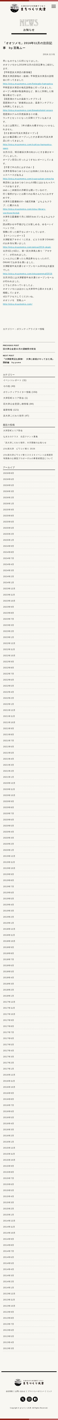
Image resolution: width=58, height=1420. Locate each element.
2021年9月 (8, 728)
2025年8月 (8, 516)
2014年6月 (8, 1257)
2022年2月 (8, 698)
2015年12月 (9, 1148)
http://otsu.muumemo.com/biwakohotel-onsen (28, 110)
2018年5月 (8, 971)
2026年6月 (8, 479)
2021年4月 (8, 759)
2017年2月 (8, 1063)
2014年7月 (8, 1251)
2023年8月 (8, 613)
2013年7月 (8, 1324)
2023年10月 (9, 601)
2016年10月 (9, 1087)
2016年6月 (8, 1111)
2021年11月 (9, 716)
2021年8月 (8, 734)
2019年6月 (8, 892)
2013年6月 (8, 1330)
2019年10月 (9, 868)
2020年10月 (9, 795)
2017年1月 (8, 1069)
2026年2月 (8, 497)
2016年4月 (8, 1123)
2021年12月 (9, 710)
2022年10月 (9, 655)
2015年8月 (8, 1172)
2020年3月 (8, 838)
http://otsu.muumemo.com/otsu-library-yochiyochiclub (24, 211)
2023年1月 (8, 637)
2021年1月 (8, 777)
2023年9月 (8, 607)
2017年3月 (8, 1057)
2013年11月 (9, 1300)
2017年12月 (9, 1002)
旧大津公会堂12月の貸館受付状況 (19, 347)
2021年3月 (8, 765)
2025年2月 (8, 534)
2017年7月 (8, 1032)
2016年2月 (8, 1135)
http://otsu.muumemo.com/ (18, 304)
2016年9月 (8, 1093)
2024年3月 (8, 570)
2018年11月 (9, 935)
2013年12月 (9, 1293)
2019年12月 (9, 856)
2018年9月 (8, 947)
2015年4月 (8, 1196)
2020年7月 (8, 813)
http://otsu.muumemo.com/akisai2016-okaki (27, 247)
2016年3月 (8, 1129)
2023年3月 (8, 625)
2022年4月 (8, 692)
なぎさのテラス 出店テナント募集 (20, 436)
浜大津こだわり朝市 (13, 415)
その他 (6, 386)
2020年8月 (8, 807)
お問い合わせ (20, 1391)
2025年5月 (8, 528)
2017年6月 (8, 1038)
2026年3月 (8, 491)
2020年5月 (8, 826)
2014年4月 (8, 1269)
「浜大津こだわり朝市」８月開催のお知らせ (25, 442)
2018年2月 (8, 990)
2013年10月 (9, 1306)
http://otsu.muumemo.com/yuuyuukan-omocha (28, 178)
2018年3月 (8, 984)
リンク (49, 1391)
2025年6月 (8, 522)
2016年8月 (8, 1099)
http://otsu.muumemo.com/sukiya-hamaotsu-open (27, 146)
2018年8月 (8, 953)
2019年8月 (8, 880)
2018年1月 (8, 996)
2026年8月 (8, 473)
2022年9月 (8, 661)
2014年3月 (8, 1275)
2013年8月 (8, 1318)
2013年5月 (8, 1336)
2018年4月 (8, 977)
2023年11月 (9, 595)
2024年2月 (8, 576)
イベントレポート (12, 380)
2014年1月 (8, 1287)
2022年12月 (9, 643)
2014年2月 (8, 1281)
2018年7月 (8, 959)
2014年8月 (8, 1245)
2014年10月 (9, 1233)
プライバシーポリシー (36, 1391)
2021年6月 (8, 746)
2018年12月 (9, 929)
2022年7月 (8, 674)
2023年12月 (9, 588)
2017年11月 (9, 1008)
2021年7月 (8, 740)
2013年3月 (8, 1348)
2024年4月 (8, 564)
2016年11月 (9, 1081)
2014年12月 (9, 1221)
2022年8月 (8, 668)
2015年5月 (8, 1190)
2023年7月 (8, 619)
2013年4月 (8, 1342)
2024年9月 (8, 546)
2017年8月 (8, 1026)
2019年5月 (8, 898)
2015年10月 (9, 1160)
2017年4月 (8, 1050)
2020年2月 (8, 844)
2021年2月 (8, 771)
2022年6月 (8, 680)
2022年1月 (8, 704)
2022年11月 (9, 649)
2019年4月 (8, 905)
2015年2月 (8, 1208)
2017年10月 (9, 1014)
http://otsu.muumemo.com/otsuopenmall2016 (27, 273)
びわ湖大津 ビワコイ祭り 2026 (19, 449)
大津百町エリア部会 (13, 398)
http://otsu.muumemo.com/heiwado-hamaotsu (28, 83)
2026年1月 (8, 503)
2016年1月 (8, 1142)
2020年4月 (8, 832)
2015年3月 (8, 1202)
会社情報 (9, 1391)
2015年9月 (8, 1166)
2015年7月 (8, 1178)
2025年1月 (8, 540)
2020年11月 (9, 789)
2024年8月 (8, 552)
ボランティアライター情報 (30, 329)
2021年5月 (8, 753)
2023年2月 (8, 631)
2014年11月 (9, 1227)
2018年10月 (9, 941)
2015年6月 (8, 1184)
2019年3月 (8, 911)
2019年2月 (8, 917)
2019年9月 (8, 874)
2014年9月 (8, 1239)
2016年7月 (8, 1105)
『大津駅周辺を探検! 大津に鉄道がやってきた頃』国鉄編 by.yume (28, 359)
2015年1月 (8, 1215)
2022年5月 (8, 686)
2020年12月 (9, 783)
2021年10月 (9, 722)
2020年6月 (8, 820)
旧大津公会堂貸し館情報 (16, 404)
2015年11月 (9, 1154)
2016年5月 (8, 1117)
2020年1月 (8, 850)
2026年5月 (8, 485)
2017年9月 (8, 1020)
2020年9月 (8, 801)
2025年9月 (8, 509)
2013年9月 (8, 1312)
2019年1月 (8, 923)
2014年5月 (8, 1263)
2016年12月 (9, 1075)
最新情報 (8, 410)
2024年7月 (8, 558)
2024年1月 (8, 582)
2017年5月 (8, 1044)
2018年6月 (8, 965)
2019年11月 (9, 862)
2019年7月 (8, 886)
